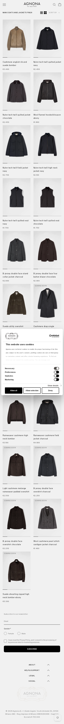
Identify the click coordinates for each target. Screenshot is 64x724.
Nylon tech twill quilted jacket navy (47, 63)
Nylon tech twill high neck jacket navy (45, 169)
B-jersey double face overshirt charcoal (43, 490)
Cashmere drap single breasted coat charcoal (44, 328)
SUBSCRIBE (32, 649)
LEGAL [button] (32, 676)
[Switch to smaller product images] (45, 13)
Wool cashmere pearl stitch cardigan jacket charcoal (46, 543)
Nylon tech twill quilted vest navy (16, 222)
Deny (50, 391)
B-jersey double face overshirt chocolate (12, 543)
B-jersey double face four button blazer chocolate (45, 275)
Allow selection (32, 391)
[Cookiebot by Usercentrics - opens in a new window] (46, 335)
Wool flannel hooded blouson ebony (47, 116)
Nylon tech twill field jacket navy (15, 169)
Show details (53, 385)
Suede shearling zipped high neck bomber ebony (16, 596)
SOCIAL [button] (32, 681)
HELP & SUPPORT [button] (31, 670)
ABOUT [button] (32, 665)
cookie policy (29, 360)
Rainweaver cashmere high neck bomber (15, 437)
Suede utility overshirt (13, 326)
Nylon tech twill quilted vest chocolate (46, 222)
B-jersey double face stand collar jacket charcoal (15, 275)
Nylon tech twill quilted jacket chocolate (16, 116)
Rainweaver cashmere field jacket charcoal (46, 437)
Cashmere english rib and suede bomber (15, 63)
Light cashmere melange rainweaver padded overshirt (16, 490)
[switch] (56, 372)
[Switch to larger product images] (41, 13)
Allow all (13, 391)
